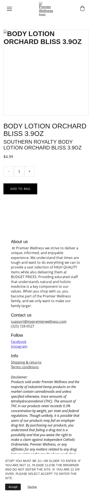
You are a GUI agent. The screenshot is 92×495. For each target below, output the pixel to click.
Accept (13, 487)
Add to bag (20, 189)
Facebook (18, 341)
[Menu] (9, 9)
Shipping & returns (26, 362)
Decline (32, 487)
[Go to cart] (82, 9)
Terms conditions (25, 367)
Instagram (19, 346)
